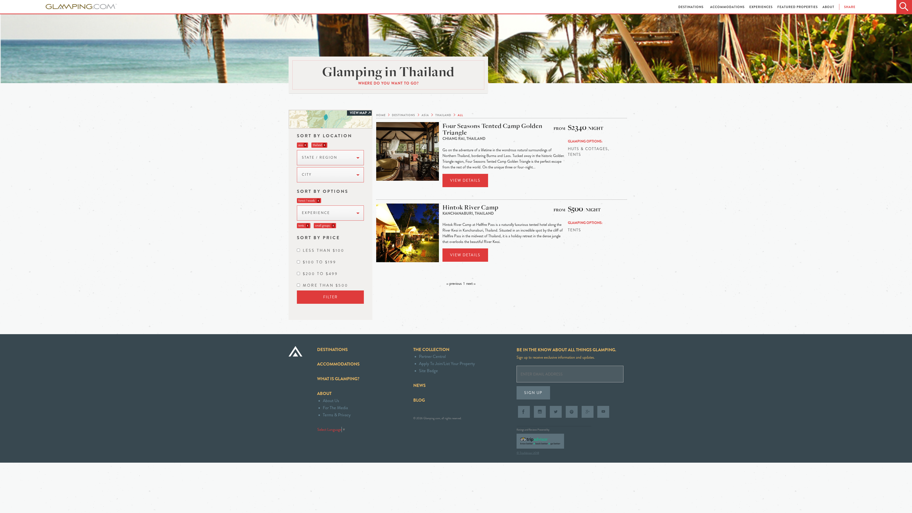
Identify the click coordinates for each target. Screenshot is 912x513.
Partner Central (432, 356)
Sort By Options (322, 191)
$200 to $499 (320, 273)
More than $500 (325, 285)
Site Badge (428, 370)
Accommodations (728, 7)
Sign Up (533, 392)
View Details (465, 180)
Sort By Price (318, 237)
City (307, 174)
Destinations (691, 7)
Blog (419, 400)
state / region (319, 157)
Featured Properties (798, 7)
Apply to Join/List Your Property (447, 363)
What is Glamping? (338, 378)
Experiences (761, 7)
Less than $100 (323, 250)
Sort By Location (324, 136)
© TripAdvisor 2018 (528, 453)
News (419, 385)
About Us (331, 400)
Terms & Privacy (337, 415)
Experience (316, 212)
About (828, 7)
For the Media (335, 407)
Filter (330, 297)
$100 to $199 (319, 262)
